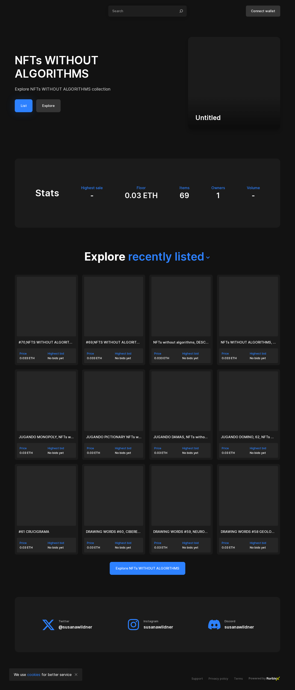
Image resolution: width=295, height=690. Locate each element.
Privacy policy (218, 678)
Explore (48, 105)
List (24, 105)
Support (197, 678)
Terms (238, 678)
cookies (33, 674)
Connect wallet (263, 11)
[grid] (147, 415)
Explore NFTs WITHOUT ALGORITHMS (147, 568)
